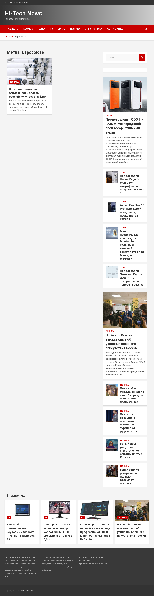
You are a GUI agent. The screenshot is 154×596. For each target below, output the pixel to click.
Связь (61, 29)
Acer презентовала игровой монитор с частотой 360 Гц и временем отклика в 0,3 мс (58, 532)
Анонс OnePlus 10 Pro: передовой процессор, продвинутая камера (132, 212)
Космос (28, 29)
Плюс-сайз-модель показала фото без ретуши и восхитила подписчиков (132, 395)
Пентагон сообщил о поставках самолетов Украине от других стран (129, 423)
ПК (51, 29)
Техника (75, 29)
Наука (41, 29)
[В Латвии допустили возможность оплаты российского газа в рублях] (29, 71)
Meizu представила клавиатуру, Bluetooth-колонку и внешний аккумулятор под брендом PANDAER (132, 244)
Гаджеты (12, 29)
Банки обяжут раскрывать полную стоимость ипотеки (129, 476)
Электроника (93, 29)
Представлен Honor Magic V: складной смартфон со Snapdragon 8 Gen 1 (132, 184)
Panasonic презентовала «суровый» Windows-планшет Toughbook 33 (21, 532)
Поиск (142, 57)
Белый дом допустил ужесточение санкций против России (131, 450)
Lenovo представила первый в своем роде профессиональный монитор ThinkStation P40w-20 (95, 532)
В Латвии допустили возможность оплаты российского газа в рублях (27, 92)
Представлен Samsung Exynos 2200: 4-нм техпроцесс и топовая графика (131, 277)
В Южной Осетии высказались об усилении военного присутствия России (131, 530)
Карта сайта (115, 29)
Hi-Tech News (23, 13)
